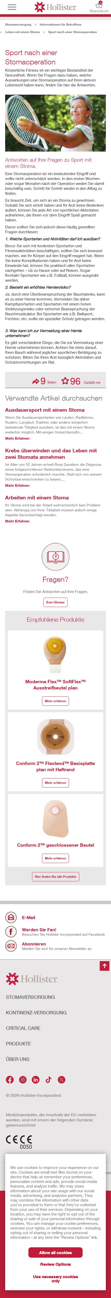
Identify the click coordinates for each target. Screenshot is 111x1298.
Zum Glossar (55, 602)
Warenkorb (99, 7)
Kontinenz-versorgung (36, 1012)
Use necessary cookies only (55, 1278)
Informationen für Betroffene (61, 24)
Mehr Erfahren (17, 438)
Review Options (55, 1264)
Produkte (18, 1043)
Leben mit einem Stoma (22, 32)
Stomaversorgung (18, 24)
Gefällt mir (85, 380)
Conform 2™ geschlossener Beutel (55, 845)
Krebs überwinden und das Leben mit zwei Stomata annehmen (51, 453)
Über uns (17, 1059)
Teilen (48, 381)
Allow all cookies (55, 1252)
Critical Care (23, 1028)
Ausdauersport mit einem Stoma (44, 410)
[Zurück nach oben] (104, 966)
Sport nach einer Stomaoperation (72, 32)
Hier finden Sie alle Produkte (55, 877)
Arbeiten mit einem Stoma (37, 497)
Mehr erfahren (55, 701)
